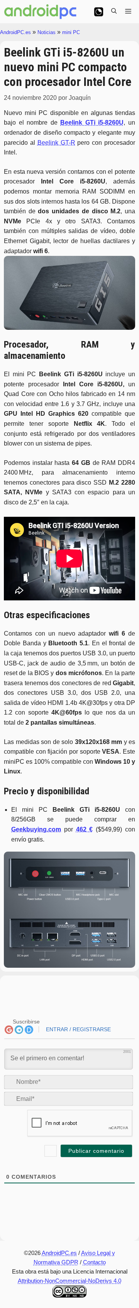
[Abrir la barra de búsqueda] (113, 11)
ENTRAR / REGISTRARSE (77, 1029)
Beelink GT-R (56, 142)
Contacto (94, 1262)
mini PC (71, 32)
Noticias (46, 32)
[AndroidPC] (40, 11)
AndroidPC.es (15, 32)
